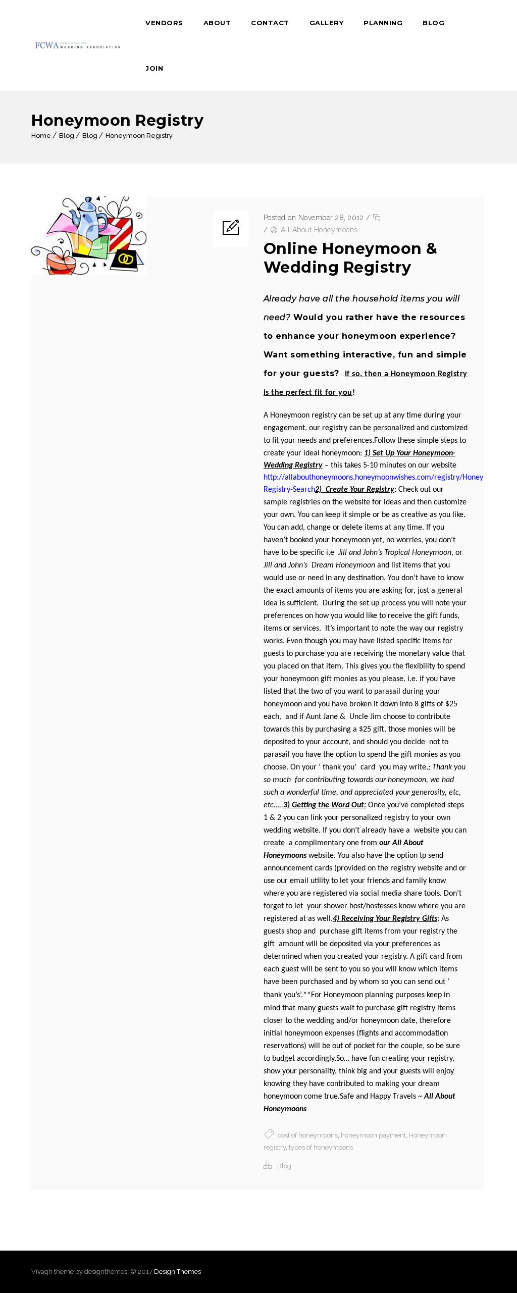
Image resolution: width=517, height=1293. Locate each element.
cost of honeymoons (308, 1135)
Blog (433, 23)
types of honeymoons (321, 1147)
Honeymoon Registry (139, 135)
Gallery (326, 23)
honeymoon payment (373, 1135)
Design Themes (177, 1271)
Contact (270, 23)
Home (41, 135)
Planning (383, 23)
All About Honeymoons (319, 230)
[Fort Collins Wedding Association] (78, 45)
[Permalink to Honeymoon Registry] (88, 272)
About (217, 23)
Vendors (164, 23)
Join (154, 68)
